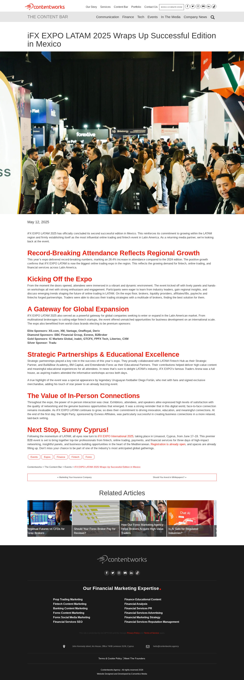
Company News (195, 17)
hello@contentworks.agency (166, 646)
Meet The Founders (134, 658)
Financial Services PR (138, 608)
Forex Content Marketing (68, 612)
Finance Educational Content (142, 599)
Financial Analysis (135, 603)
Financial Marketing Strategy (142, 617)
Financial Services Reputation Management (151, 621)
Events (153, 17)
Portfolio (136, 6)
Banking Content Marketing (70, 608)
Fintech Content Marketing (69, 603)
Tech (140, 17)
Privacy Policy (133, 633)
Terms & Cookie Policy (110, 658)
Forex (89, 457)
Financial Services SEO (67, 621)
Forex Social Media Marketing (71, 617)
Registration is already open (168, 444)
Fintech (75, 457)
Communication (107, 17)
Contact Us (151, 6)
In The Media (170, 17)
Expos (47, 457)
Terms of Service (151, 633)
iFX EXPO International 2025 (115, 436)
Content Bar (121, 6)
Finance (128, 17)
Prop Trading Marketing (68, 599)
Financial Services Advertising (143, 612)
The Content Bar (47, 16)
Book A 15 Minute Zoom (171, 7)
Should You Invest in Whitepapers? (168, 477)
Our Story (91, 6)
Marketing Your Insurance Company (75, 477)
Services (105, 6)
